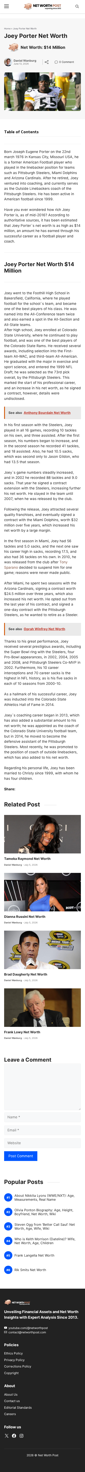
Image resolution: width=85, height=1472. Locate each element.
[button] (77, 6)
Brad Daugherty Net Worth (25, 974)
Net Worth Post (48, 1455)
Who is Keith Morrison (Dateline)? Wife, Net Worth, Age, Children (44, 1241)
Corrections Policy (17, 1366)
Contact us (12, 1401)
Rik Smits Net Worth (30, 1270)
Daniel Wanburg (25, 60)
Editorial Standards (18, 1408)
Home (7, 28)
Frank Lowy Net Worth (22, 1032)
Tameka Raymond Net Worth (27, 859)
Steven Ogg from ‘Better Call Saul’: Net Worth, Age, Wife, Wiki (44, 1226)
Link (57, 62)
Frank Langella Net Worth (34, 1255)
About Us (11, 1394)
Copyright (11, 1373)
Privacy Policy (14, 1360)
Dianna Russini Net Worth (24, 916)
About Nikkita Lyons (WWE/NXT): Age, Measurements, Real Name (44, 1198)
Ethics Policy (13, 1353)
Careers (10, 1414)
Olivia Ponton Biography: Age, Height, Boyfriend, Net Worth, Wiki (43, 1212)
